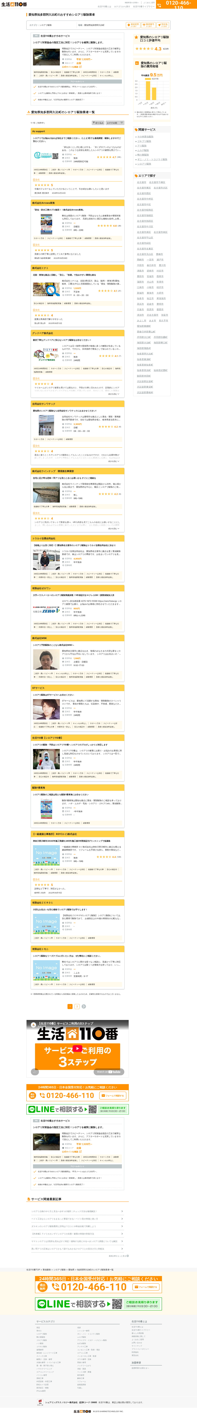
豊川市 (162, 265)
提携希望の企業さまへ (140, 1368)
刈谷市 (160, 270)
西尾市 (160, 276)
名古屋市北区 (161, 187)
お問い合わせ (137, 1343)
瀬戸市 (160, 259)
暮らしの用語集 (138, 1333)
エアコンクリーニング (45, 1372)
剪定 (38, 1327)
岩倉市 (150, 304)
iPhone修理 (41, 1391)
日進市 (140, 309)
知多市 (140, 298)
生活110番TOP (33, 1269)
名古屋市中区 (144, 204)
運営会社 (135, 1355)
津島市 (140, 270)
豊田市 (140, 276)
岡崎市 (140, 259)
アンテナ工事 (82, 1346)
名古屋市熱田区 (145, 221)
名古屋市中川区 (145, 226)
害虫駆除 (47, 1269)
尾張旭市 (161, 298)
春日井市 (151, 265)
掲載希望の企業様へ (132, 3)
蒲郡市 (140, 281)
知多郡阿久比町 (145, 353)
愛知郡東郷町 (144, 326)
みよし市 (141, 320)
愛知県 (71, 1269)
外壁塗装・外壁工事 (44, 1381)
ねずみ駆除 (81, 1343)
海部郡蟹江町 (161, 342)
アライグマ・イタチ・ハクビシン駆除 (92, 1340)
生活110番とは (104, 6)
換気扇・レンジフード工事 (46, 1353)
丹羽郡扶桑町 (161, 337)
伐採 (79, 1327)
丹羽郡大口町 (144, 337)
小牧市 (150, 287)
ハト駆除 (39, 1343)
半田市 (140, 265)
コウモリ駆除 (41, 1346)
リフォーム (81, 1381)
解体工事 (80, 1378)
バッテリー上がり (84, 1365)
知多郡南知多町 (145, 364)
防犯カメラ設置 (42, 1384)
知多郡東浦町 (144, 359)
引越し (79, 1388)
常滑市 (160, 281)
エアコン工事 (82, 1353)
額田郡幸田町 (144, 375)
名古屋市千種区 (157, 182)
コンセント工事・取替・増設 (88, 1350)
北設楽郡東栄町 (145, 386)
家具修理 (80, 1375)
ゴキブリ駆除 (144, 141)
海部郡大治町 (144, 342)
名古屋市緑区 (144, 243)
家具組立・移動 (42, 1388)
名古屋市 (141, 182)
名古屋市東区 (144, 187)
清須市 (140, 314)
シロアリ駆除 (144, 163)
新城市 (140, 292)
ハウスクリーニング (44, 1369)
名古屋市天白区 (145, 254)
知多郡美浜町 (144, 370)
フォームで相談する (115, 1095)
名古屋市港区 (144, 232)
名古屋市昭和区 (145, 209)
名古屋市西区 (144, 193)
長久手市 (163, 320)
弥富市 (164, 314)
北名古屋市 (152, 314)
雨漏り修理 (81, 1362)
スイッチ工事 (41, 1356)
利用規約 (135, 1352)
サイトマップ (137, 1346)
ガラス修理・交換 (84, 1359)
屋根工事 (39, 1378)
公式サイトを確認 (70, 67)
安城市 (150, 276)
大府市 (160, 292)
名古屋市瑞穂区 (145, 215)
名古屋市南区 (161, 232)
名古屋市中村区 (145, 198)
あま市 (152, 320)
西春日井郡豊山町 (146, 331)
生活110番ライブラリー (144, 6)
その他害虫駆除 (145, 136)
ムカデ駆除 (143, 150)
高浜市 (140, 304)
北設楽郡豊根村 (145, 392)
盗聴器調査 (81, 1384)
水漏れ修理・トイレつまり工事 (48, 1362)
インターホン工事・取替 (86, 1356)
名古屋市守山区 (145, 237)
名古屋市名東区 (145, 248)
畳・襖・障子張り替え (45, 1365)
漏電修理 (39, 1350)
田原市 (150, 309)
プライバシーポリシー (140, 1349)
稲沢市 (160, 287)
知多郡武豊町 (161, 370)
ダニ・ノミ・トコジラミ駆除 (152, 159)
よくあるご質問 (149, 3)
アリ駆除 (142, 145)
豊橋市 (159, 254)
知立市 (150, 298)
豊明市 (160, 304)
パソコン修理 (41, 1375)
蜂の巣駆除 (143, 154)
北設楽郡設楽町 (145, 381)
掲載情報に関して (139, 1336)
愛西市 (160, 309)
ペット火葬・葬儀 (84, 1372)
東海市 (150, 292)
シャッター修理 (83, 1331)
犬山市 (150, 281)
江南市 (140, 287)
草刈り (39, 1331)
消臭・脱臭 (81, 1369)
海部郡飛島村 (144, 348)
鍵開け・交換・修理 (44, 1359)
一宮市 (150, 259)
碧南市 (150, 270)
